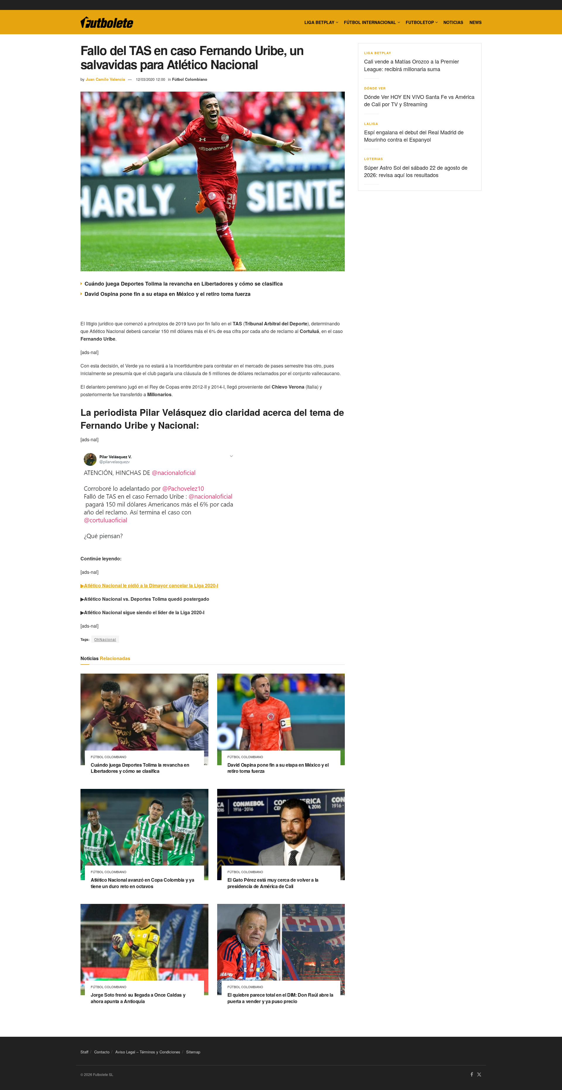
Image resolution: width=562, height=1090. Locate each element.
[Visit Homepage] (106, 22)
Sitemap (193, 1052)
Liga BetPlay (377, 53)
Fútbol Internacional (370, 22)
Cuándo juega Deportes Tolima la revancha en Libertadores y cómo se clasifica (184, 283)
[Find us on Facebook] (471, 1074)
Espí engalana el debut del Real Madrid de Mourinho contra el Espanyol (414, 135)
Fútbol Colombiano (189, 79)
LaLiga (371, 123)
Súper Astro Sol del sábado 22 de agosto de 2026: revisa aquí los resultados (415, 171)
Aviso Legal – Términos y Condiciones (147, 1052)
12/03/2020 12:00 (150, 79)
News (476, 22)
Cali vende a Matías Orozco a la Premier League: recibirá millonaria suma (411, 64)
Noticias (453, 22)
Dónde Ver (375, 88)
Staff (84, 1052)
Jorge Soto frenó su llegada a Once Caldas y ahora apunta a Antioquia (138, 998)
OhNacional (105, 639)
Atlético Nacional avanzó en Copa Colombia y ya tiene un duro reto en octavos (142, 883)
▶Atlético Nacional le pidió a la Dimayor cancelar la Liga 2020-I (149, 585)
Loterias (373, 159)
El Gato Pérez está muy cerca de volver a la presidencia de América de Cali (272, 883)
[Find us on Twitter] (479, 1074)
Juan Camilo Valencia (105, 79)
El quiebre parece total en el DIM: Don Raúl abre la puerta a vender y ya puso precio (280, 998)
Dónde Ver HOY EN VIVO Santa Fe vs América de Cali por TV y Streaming (419, 100)
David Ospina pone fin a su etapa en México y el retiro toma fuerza (168, 294)
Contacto (101, 1052)
